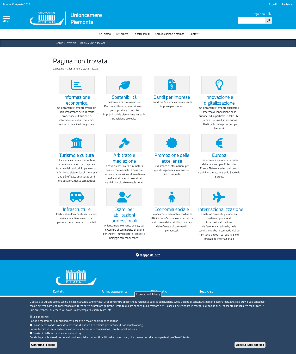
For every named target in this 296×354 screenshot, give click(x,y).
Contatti (194, 34)
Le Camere (122, 34)
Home (59, 43)
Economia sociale (172, 209)
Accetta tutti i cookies (250, 344)
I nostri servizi (142, 34)
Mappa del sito (150, 254)
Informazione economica (76, 99)
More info (105, 310)
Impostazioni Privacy (148, 294)
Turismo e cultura (76, 155)
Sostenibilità (124, 97)
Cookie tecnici (41, 317)
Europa (219, 155)
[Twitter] (269, 14)
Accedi (273, 4)
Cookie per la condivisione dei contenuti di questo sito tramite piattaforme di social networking (88, 325)
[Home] (65, 19)
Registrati (287, 4)
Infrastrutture (77, 209)
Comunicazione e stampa (169, 34)
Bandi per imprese (171, 97)
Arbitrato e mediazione (124, 158)
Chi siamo (105, 34)
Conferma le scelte (43, 344)
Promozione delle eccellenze (171, 158)
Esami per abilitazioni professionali (124, 214)
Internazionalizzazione (220, 209)
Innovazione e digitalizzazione (219, 99)
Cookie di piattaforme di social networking (57, 333)
